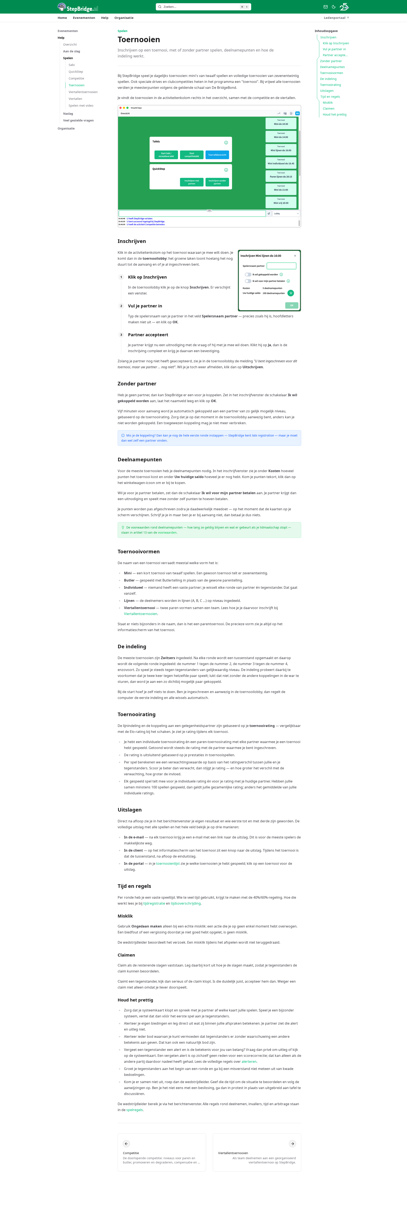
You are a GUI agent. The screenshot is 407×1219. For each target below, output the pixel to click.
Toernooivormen (139, 551)
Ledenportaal (335, 17)
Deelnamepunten (140, 459)
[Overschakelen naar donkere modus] (333, 6)
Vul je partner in (145, 306)
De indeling (132, 646)
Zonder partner (137, 383)
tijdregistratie (154, 903)
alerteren (249, 1061)
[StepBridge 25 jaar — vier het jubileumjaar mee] (344, 7)
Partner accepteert (148, 335)
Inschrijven (132, 240)
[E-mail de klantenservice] (325, 6)
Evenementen (84, 17)
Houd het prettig (135, 1000)
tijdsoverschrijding (186, 903)
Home (62, 17)
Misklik (125, 916)
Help (105, 17)
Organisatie (124, 17)
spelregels (134, 1109)
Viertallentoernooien (140, 613)
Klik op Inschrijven (147, 277)
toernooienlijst (168, 863)
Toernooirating (137, 714)
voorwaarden (167, 532)
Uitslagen (130, 809)
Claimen (126, 955)
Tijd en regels (134, 885)
